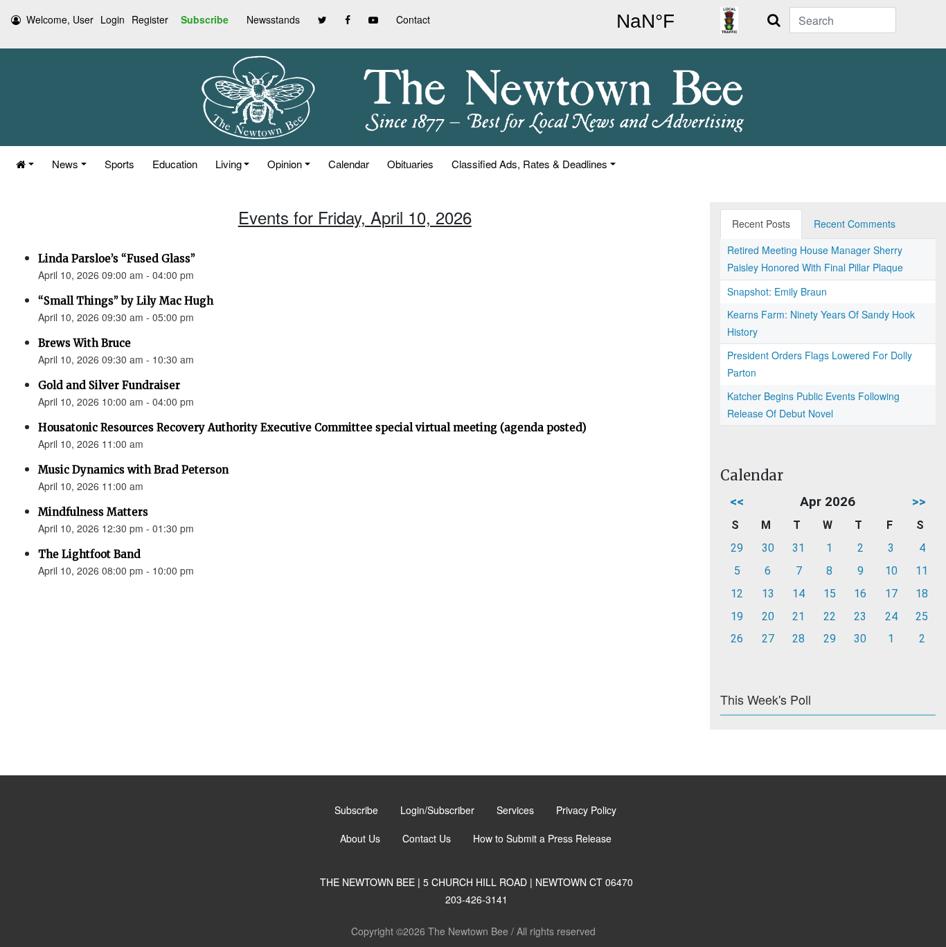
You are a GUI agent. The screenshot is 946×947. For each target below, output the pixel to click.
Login (112, 19)
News (65, 163)
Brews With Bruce (84, 343)
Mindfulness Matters (93, 511)
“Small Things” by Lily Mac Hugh (125, 300)
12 (737, 593)
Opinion (284, 163)
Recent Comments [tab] (854, 224)
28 (798, 638)
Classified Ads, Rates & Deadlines (529, 163)
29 (737, 547)
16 (860, 593)
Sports (119, 163)
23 (860, 616)
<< (737, 501)
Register (150, 19)
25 (922, 616)
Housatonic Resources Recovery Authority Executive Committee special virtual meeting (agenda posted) (312, 427)
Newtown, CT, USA (645, 21)
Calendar (348, 163)
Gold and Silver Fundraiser (109, 385)
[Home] (24, 163)
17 (891, 593)
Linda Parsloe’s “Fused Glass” (116, 258)
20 (768, 616)
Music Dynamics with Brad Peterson (133, 469)
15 (829, 593)
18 (922, 593)
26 (737, 638)
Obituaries (410, 163)
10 (891, 570)
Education (174, 163)
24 (891, 616)
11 (922, 570)
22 (829, 616)
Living (228, 163)
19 (737, 616)
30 (768, 547)
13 (768, 593)
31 (798, 547)
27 (768, 638)
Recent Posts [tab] (761, 224)
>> (919, 501)
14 (798, 593)
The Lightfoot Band (89, 554)
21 (798, 616)
